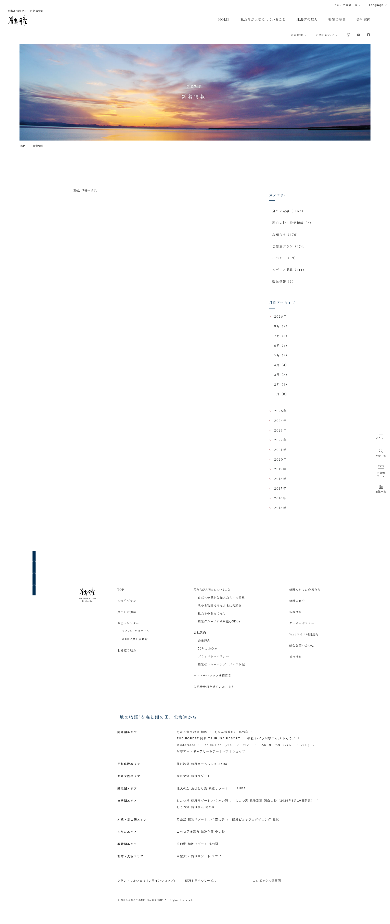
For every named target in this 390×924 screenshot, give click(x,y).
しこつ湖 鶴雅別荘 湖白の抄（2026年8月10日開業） (274, 800)
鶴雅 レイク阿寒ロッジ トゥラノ (271, 738)
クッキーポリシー (301, 623)
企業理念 (204, 640)
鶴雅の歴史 (337, 19)
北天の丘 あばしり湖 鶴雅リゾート (202, 788)
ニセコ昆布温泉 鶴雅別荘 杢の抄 (201, 831)
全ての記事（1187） (288, 211)
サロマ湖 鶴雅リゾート (194, 776)
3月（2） (281, 374)
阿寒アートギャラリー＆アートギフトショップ (211, 751)
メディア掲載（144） (289, 269)
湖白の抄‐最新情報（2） (292, 223)
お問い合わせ (325, 35)
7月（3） (281, 336)
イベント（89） (285, 258)
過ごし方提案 (126, 612)
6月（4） (281, 345)
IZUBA (240, 788)
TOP (120, 590)
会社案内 (363, 19)
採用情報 (295, 657)
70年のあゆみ (207, 648)
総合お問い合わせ (301, 645)
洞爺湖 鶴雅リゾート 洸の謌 (197, 843)
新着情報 (297, 35)
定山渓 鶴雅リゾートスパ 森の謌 (201, 819)
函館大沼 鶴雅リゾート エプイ (199, 856)
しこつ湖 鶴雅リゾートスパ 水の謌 (202, 800)
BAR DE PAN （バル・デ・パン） (285, 745)
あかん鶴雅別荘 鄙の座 (231, 732)
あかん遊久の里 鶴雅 (192, 732)
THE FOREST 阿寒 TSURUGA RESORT (208, 738)
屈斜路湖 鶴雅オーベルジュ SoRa (202, 763)
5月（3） (281, 355)
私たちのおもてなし (212, 613)
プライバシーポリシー (213, 656)
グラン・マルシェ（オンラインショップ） (147, 880)
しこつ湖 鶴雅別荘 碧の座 (196, 807)
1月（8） (281, 394)
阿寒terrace (186, 745)
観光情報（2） (284, 281)
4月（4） (281, 365)
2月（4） (281, 384)
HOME (224, 19)
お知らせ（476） (286, 234)
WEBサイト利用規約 (303, 634)
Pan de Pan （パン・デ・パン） (227, 745)
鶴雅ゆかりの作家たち (305, 590)
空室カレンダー (128, 623)
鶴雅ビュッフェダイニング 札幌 (255, 819)
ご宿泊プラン (126, 601)
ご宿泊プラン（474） (289, 246)
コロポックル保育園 (267, 880)
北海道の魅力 (307, 19)
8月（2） (281, 326)
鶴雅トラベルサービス (200, 880)
